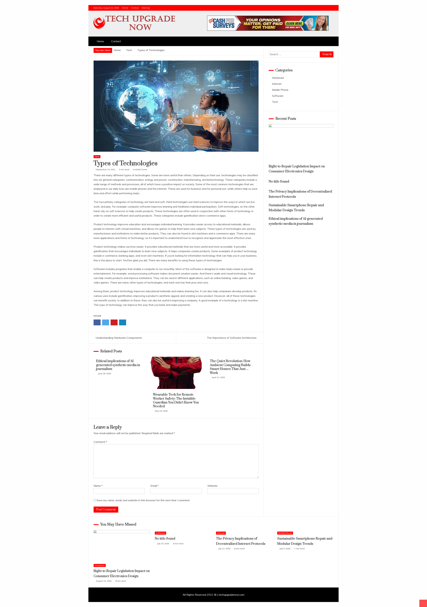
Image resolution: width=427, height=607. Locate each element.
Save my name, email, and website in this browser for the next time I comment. (143, 500)
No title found (279, 182)
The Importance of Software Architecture (232, 337)
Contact (135, 8)
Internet (277, 83)
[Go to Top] (423, 603)
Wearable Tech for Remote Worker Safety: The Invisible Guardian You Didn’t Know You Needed (176, 400)
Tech (97, 156)
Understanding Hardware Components (119, 337)
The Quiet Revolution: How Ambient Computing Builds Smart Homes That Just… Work (230, 367)
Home (125, 8)
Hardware (278, 77)
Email (154, 485)
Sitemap (146, 8)
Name (98, 485)
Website (212, 485)
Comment (100, 441)
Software (277, 95)
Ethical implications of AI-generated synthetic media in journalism (118, 365)
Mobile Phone (280, 89)
